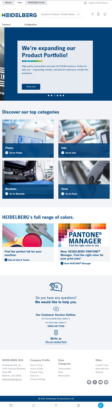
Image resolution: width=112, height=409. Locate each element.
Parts (60, 372)
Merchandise (64, 376)
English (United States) (98, 3)
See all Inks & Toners (19, 260)
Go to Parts (71, 194)
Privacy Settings (37, 379)
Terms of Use (36, 365)
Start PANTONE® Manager (77, 263)
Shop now (26, 87)
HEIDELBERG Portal (36, 3)
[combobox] (61, 14)
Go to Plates (16, 153)
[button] (78, 14)
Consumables (64, 369)
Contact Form (102, 365)
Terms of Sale (36, 369)
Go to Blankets (17, 194)
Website (8, 3)
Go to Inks (71, 153)
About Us (34, 376)
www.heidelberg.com (12, 379)
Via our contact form (56, 342)
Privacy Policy (36, 372)
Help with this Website (102, 371)
